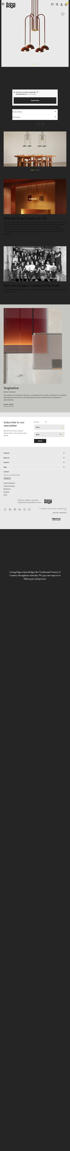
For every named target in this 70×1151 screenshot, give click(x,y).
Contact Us (7, 478)
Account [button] (6, 462)
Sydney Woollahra (9, 486)
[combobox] (41, 422)
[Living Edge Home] (11, 5)
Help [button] (5, 467)
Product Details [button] (17, 112)
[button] (32, 64)
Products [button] (6, 453)
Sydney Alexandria (9, 483)
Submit (40, 441)
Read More (9, 238)
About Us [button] (6, 458)
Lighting (14, 71)
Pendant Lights (23, 71)
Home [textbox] (36, 422)
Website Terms (63, 512)
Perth (5, 495)
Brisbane (6, 492)
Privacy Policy (56, 512)
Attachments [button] (16, 117)
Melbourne (7, 489)
